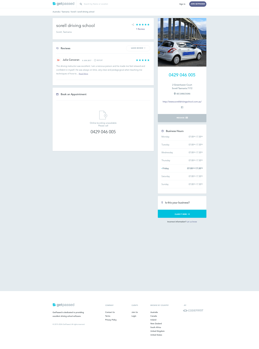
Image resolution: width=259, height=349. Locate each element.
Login (134, 316)
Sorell (74, 12)
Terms (107, 316)
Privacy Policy (111, 320)
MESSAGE (181, 118)
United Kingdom (157, 331)
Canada (153, 316)
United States (156, 335)
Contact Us (110, 312)
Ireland (153, 320)
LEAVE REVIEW (137, 48)
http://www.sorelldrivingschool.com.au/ (182, 102)
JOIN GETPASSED (198, 4)
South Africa (155, 327)
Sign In (182, 4)
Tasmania (66, 12)
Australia (57, 12)
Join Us (135, 312)
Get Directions (183, 94)
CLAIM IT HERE (181, 214)
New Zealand (156, 324)
